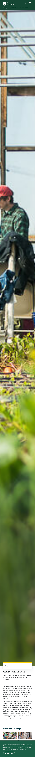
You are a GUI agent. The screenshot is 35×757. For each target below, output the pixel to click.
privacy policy (23, 749)
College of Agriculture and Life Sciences (15, 8)
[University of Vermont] (8, 5)
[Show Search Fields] (26, 3)
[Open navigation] (30, 665)
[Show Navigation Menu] (30, 3)
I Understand (9, 753)
